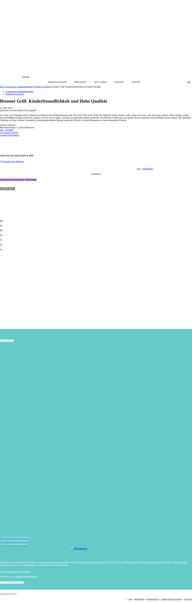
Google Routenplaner (9, 135)
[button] (188, 82)
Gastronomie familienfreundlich (19, 87)
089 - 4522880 (6, 130)
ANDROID (147, 169)
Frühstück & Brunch (42, 87)
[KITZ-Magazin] (96, 552)
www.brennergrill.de (9, 132)
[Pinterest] (74, 77)
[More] (25, 142)
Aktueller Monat (7, 189)
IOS (139, 169)
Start (2, 87)
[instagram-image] (32, 377)
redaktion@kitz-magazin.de (26, 577)
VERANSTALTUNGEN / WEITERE (18, 179)
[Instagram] (67, 77)
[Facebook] (61, 77)
